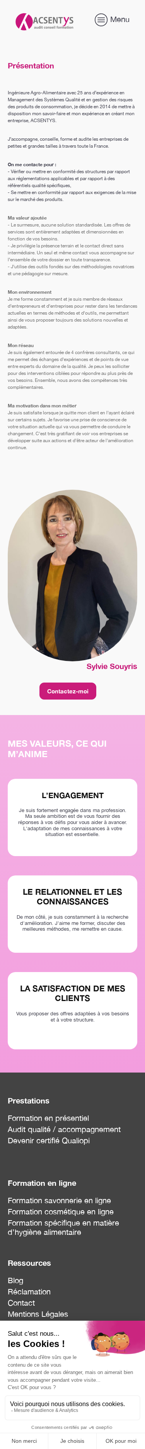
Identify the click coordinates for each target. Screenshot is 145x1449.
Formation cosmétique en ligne (61, 1211)
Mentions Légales (38, 1313)
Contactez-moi (68, 691)
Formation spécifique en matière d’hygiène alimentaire (63, 1227)
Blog (15, 1280)
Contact (21, 1302)
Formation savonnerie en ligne (59, 1200)
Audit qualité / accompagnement (64, 1129)
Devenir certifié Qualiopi (49, 1140)
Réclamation (29, 1291)
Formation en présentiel (48, 1118)
